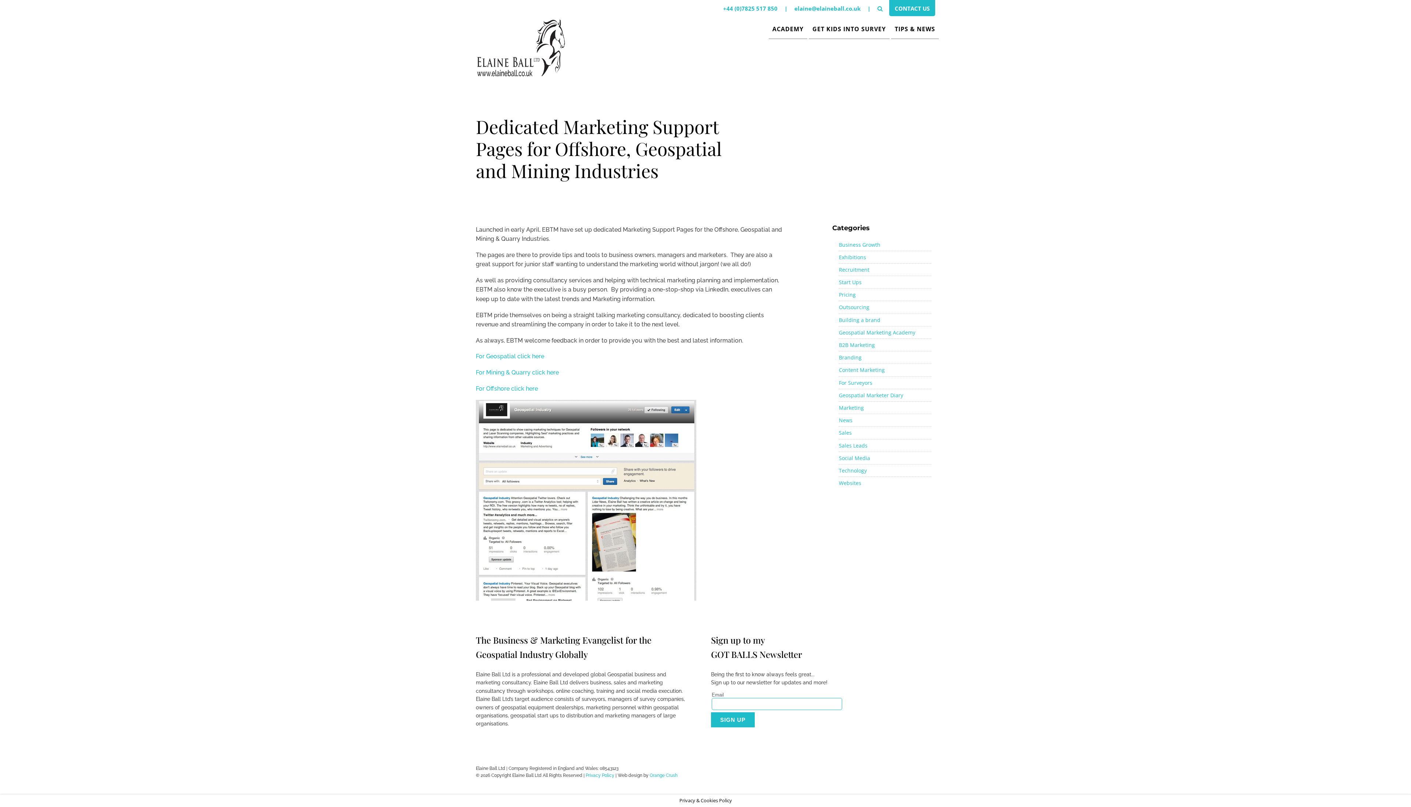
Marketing (851, 407)
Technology (853, 470)
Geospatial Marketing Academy (877, 332)
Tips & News (915, 29)
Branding (850, 357)
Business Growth (859, 244)
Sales (845, 432)
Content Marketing (862, 369)
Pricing (847, 294)
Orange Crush (664, 775)
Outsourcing (854, 307)
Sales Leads (853, 445)
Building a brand (859, 319)
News (845, 420)
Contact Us (912, 8)
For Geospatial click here (510, 356)
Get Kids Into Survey (849, 29)
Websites (850, 483)
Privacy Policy (600, 775)
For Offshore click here (507, 388)
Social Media (854, 458)
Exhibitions (852, 257)
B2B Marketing (857, 344)
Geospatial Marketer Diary (871, 395)
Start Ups (850, 282)
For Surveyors (855, 382)
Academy (788, 29)
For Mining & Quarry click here (517, 372)
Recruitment (854, 269)
